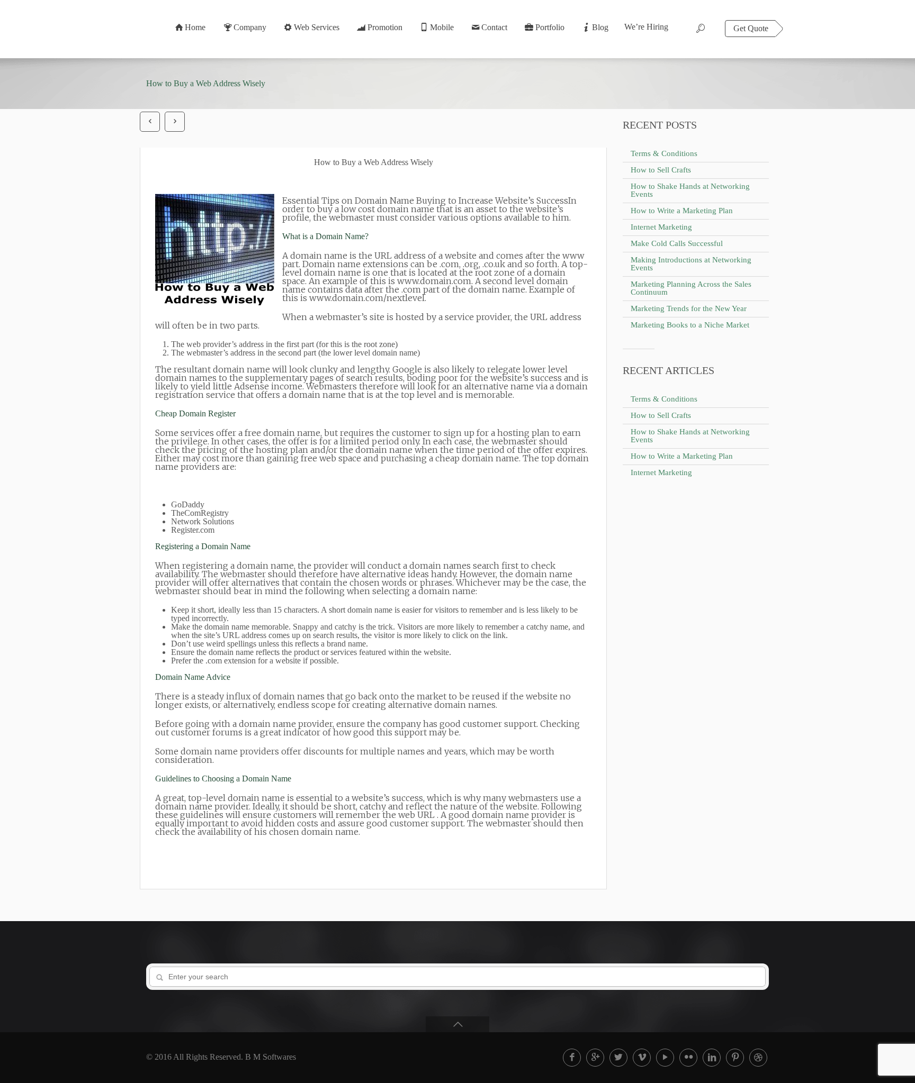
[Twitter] (618, 1058)
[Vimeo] (642, 1058)
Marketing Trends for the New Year (689, 308)
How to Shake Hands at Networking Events (690, 190)
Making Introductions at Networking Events (691, 264)
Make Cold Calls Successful (677, 243)
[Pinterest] (735, 1058)
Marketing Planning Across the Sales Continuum (691, 288)
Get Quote (750, 28)
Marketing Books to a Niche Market (690, 325)
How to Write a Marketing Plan (682, 210)
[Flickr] (688, 1058)
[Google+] (595, 1058)
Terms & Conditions (664, 153)
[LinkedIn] (712, 1058)
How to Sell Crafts (661, 170)
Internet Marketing (661, 227)
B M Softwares (270, 1056)
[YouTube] (665, 1058)
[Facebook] (572, 1058)
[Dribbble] (758, 1058)
